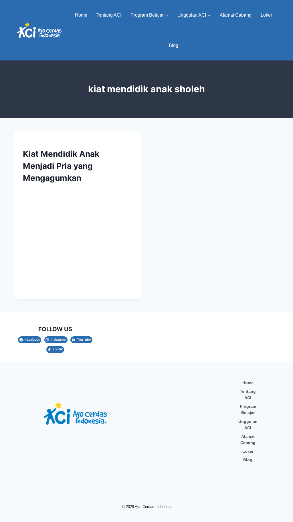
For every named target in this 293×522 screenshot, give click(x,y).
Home (81, 15)
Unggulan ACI (248, 424)
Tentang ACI (108, 15)
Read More (38, 285)
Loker (266, 15)
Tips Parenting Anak (44, 143)
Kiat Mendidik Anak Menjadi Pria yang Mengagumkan (61, 166)
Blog (173, 45)
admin (34, 191)
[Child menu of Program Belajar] (149, 15)
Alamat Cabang (236, 15)
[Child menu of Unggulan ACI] (194, 15)
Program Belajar (248, 409)
